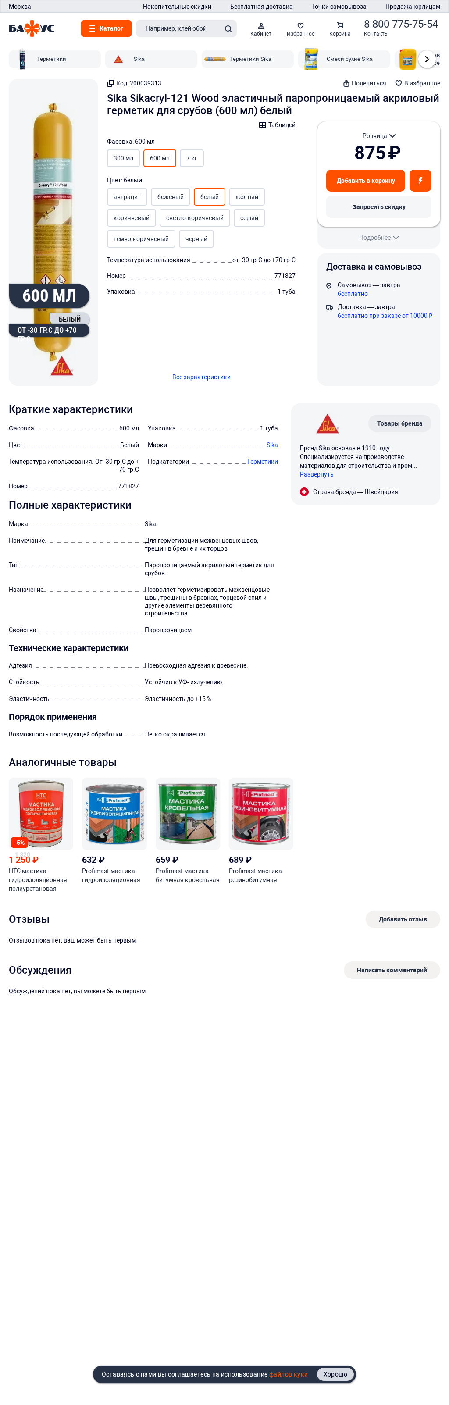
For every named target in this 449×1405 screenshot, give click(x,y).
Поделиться (369, 83)
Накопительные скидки (177, 6)
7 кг (191, 158)
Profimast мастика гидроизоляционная (111, 875)
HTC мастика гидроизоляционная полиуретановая (38, 880)
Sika (272, 444)
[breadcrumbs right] (427, 59)
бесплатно (353, 293)
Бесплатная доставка (261, 6)
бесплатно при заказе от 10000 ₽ (385, 315)
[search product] (228, 28)
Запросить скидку (379, 207)
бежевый (170, 196)
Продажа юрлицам (412, 6)
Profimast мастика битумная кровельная (188, 875)
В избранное (422, 83)
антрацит (127, 196)
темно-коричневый (141, 238)
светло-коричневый (195, 217)
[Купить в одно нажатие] (420, 181)
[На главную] (31, 28)
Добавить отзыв (403, 919)
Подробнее (375, 237)
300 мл (123, 158)
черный (196, 238)
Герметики (262, 461)
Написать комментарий (392, 970)
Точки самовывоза (339, 6)
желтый (246, 196)
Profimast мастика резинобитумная (255, 875)
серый (249, 217)
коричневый (132, 217)
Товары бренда (400, 423)
